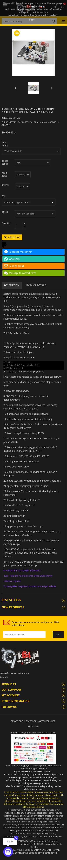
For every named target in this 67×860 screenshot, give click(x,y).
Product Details (36, 285)
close (32, 19)
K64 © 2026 (33, 726)
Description (11, 285)
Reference (7, 117)
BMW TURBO (17, 721)
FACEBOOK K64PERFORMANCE (40, 721)
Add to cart (12, 237)
